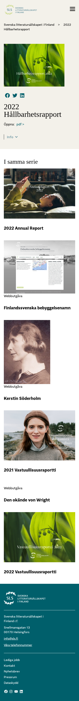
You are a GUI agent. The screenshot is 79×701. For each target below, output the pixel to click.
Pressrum (10, 677)
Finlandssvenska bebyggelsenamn (37, 307)
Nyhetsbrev (12, 671)
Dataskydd (11, 683)
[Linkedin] (21, 691)
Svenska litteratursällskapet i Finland (29, 24)
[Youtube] (16, 691)
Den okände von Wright (27, 499)
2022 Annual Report (23, 228)
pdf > (20, 124)
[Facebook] (6, 691)
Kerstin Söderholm (22, 398)
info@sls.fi (11, 638)
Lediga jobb (12, 660)
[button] (7, 95)
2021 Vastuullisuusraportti (30, 470)
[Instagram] (11, 691)
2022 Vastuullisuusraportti (30, 571)
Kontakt (9, 665)
